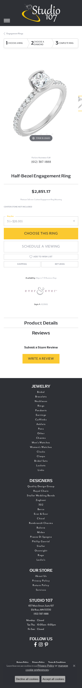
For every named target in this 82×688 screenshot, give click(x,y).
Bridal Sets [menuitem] (41, 460)
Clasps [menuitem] (41, 456)
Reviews (41, 333)
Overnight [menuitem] (41, 550)
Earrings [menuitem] (41, 415)
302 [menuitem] (41, 504)
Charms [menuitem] (41, 437)
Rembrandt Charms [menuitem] (41, 523)
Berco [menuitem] (41, 509)
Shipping (22, 264)
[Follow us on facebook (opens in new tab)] (35, 644)
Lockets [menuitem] (41, 465)
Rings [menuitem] (41, 405)
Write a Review (41, 359)
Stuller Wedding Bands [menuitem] (41, 495)
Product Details (41, 323)
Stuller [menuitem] (41, 546)
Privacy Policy (41, 580)
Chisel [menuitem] (41, 518)
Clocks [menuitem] (41, 451)
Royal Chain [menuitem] (41, 490)
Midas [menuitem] (41, 532)
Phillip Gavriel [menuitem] (41, 541)
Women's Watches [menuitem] (41, 447)
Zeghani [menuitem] (41, 500)
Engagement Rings (14, 34)
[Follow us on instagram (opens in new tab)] (41, 644)
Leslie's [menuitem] (41, 559)
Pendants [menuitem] (41, 410)
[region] (41, 105)
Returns (60, 264)
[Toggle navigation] (7, 20)
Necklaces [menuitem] (41, 401)
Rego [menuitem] (41, 555)
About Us (41, 576)
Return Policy (41, 585)
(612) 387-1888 (41, 162)
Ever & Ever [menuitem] (41, 513)
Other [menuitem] (41, 433)
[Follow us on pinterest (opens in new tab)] (46, 644)
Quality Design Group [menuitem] (41, 486)
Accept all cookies (53, 679)
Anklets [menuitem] (41, 424)
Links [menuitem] (41, 470)
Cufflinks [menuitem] (41, 419)
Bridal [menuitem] (41, 392)
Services (41, 589)
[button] (30, 134)
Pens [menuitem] (41, 428)
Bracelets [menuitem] (41, 396)
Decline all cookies (27, 679)
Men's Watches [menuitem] (41, 442)
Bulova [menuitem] (41, 527)
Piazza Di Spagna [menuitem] (41, 536)
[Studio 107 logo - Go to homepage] (41, 13)
